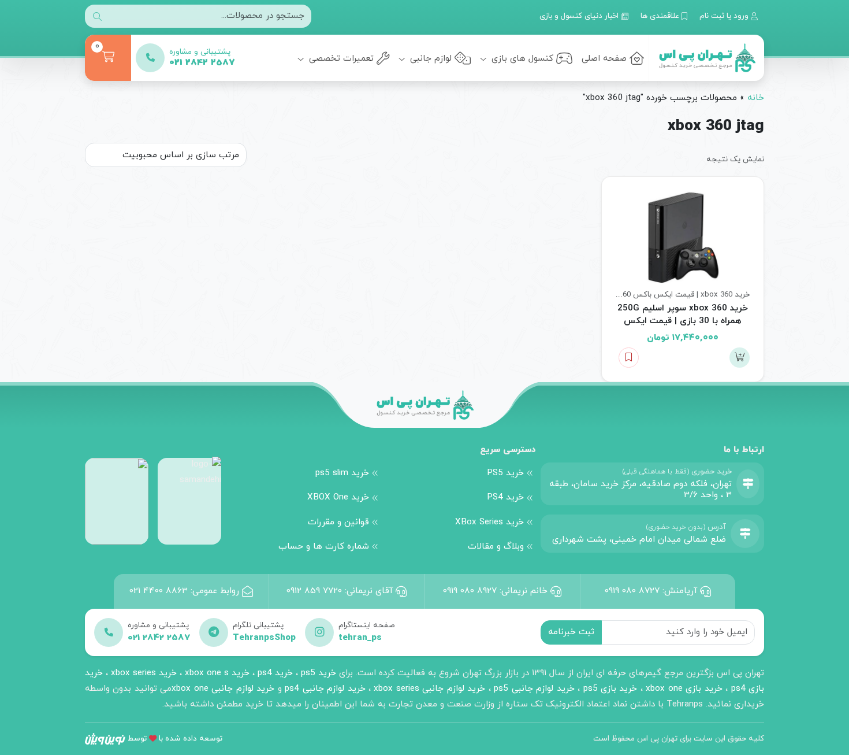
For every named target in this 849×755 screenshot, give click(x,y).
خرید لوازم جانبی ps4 (325, 688)
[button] (739, 357)
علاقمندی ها (661, 15)
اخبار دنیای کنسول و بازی (580, 15)
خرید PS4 (505, 497)
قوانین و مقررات (338, 522)
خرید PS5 (505, 473)
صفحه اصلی (604, 58)
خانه (755, 97)
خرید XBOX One (338, 497)
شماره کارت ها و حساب (323, 546)
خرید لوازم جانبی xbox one (223, 688)
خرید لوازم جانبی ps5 (534, 688)
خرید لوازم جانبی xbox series (429, 688)
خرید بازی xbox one (684, 688)
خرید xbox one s (216, 673)
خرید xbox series (144, 673)
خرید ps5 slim (342, 473)
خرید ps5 (318, 673)
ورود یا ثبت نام (725, 15)
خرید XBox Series (489, 522)
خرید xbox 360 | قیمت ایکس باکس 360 (684, 294)
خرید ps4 (274, 673)
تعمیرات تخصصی (340, 58)
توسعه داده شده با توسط (175, 738)
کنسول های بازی (521, 58)
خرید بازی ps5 (610, 688)
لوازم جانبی (429, 58)
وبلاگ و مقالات (496, 546)
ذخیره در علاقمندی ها (629, 357)
